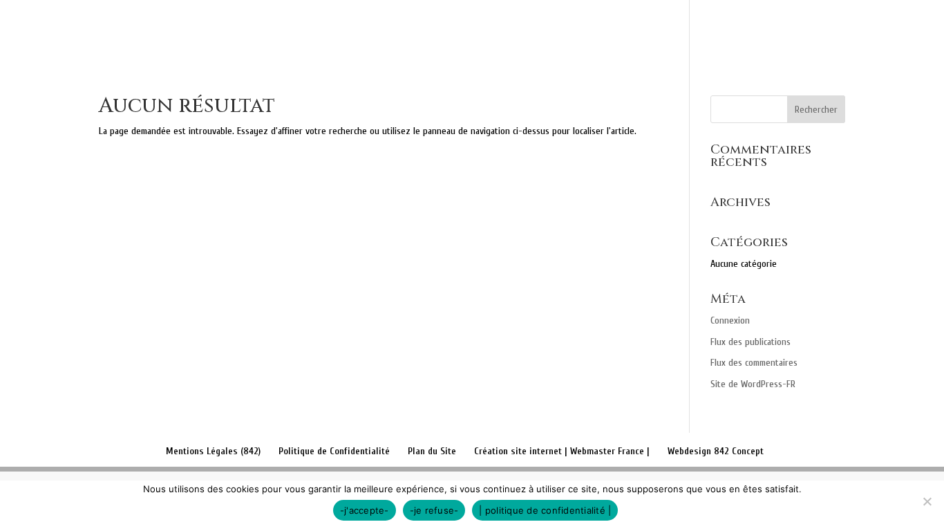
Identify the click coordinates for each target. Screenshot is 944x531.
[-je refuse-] (927, 501)
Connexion (730, 320)
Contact (799, 28)
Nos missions (500, 28)
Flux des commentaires (753, 363)
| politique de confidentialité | (545, 510)
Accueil (421, 28)
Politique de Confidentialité (334, 451)
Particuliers (593, 28)
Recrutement (882, 28)
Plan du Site (432, 451)
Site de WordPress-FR (752, 384)
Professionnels (708, 28)
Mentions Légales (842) (213, 451)
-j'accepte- (364, 510)
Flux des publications (750, 342)
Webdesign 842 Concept (716, 451)
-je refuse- (434, 510)
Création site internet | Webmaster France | (562, 451)
